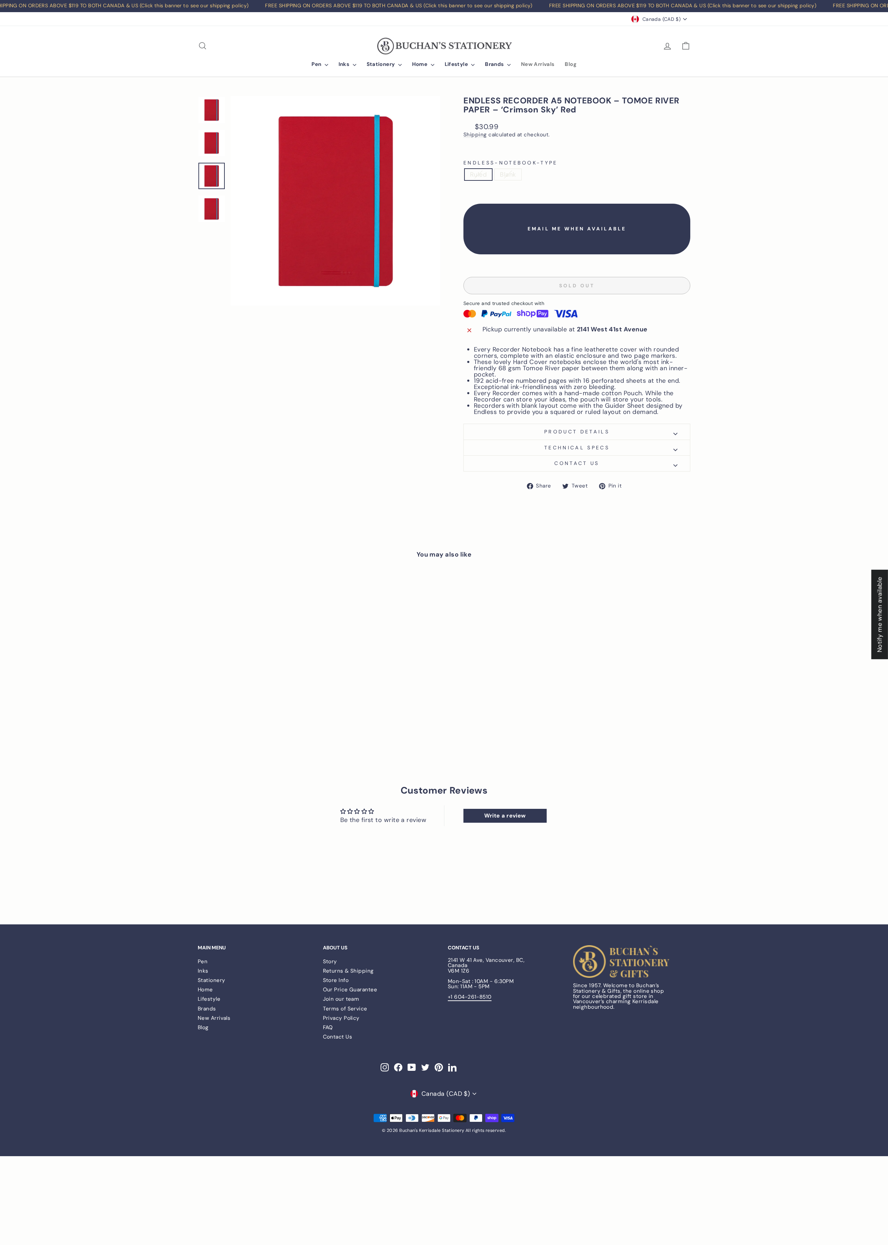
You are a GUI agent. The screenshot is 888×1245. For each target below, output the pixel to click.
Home (420, 64)
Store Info (336, 980)
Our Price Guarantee (350, 989)
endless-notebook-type (510, 162)
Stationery (381, 64)
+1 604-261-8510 (470, 996)
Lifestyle (457, 64)
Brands (495, 64)
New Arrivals (538, 64)
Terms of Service (345, 1008)
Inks (345, 64)
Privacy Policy (341, 1018)
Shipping (475, 135)
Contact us (576, 463)
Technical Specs (576, 447)
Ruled (478, 174)
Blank (508, 174)
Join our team (341, 999)
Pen (317, 64)
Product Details (576, 432)
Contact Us (337, 1036)
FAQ (328, 1027)
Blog (571, 64)
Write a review (505, 815)
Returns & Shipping (348, 970)
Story (330, 961)
